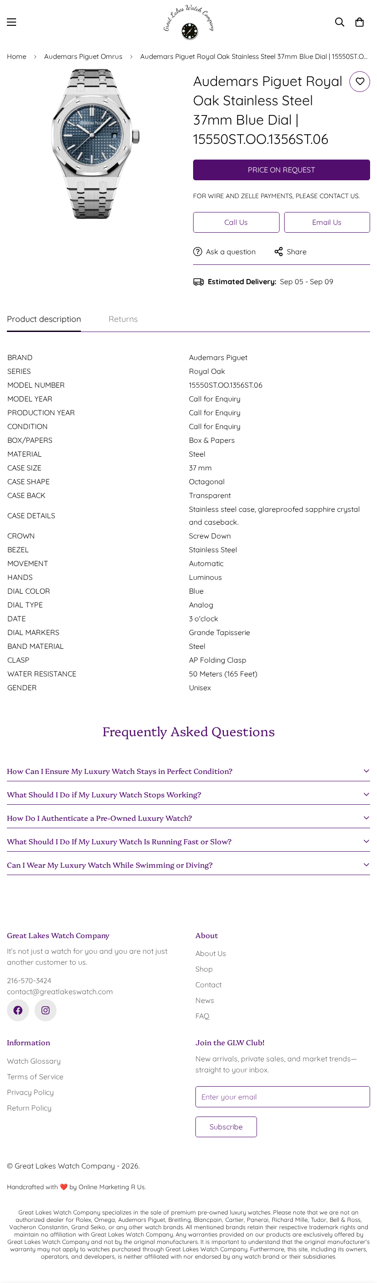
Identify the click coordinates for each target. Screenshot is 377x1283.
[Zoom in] (164, 88)
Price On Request (281, 169)
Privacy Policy (30, 1092)
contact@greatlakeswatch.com (60, 991)
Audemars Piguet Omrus (83, 56)
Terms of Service (35, 1076)
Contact (208, 984)
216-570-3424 (29, 980)
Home (16, 56)
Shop (204, 969)
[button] (359, 22)
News (204, 1000)
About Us (210, 953)
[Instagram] (45, 1010)
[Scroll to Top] (359, 1232)
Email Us (327, 222)
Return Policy (29, 1107)
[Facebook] (18, 1010)
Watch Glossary (34, 1060)
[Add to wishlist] (359, 81)
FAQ (202, 1015)
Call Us (236, 222)
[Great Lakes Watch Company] (188, 22)
